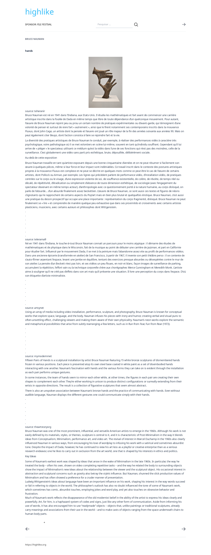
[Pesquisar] (136, 24)
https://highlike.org (35, 544)
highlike (39, 11)
